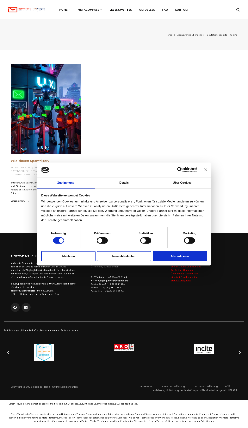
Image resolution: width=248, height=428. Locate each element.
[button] (8, 352)
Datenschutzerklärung (172, 386)
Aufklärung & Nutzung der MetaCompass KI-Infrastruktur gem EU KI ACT (195, 390)
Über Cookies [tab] (182, 182)
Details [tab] (124, 182)
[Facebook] (15, 307)
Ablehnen (68, 256)
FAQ (165, 9)
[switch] (102, 240)
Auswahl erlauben (124, 256)
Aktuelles (147, 9)
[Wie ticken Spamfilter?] (46, 108)
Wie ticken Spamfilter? (30, 161)
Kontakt (182, 9)
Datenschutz (19, 170)
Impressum (146, 386)
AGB (227, 386)
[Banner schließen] (205, 170)
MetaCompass (88, 9)
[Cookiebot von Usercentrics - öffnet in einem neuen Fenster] (180, 170)
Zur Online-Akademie (182, 270)
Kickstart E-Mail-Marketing (184, 277)
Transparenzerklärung (205, 386)
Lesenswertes (120, 9)
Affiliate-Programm (181, 280)
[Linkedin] (26, 307)
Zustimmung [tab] (66, 182)
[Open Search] (238, 10)
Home (63, 9)
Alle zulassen (180, 256)
